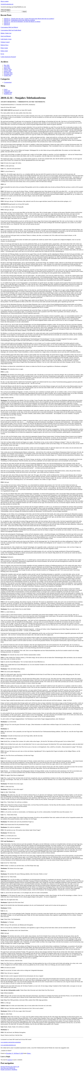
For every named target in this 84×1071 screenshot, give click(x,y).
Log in (5, 89)
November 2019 (8, 74)
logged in (9, 1059)
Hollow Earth (4, 51)
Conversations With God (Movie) (9, 27)
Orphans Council (5, 42)
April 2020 (7, 66)
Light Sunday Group (6, 39)
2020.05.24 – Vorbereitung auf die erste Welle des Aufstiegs (19, 20)
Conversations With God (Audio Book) (11, 30)
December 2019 (8, 72)
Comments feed (8, 92)
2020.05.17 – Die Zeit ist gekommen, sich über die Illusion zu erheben (22, 21)
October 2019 (7, 75)
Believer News (4, 45)
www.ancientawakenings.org (8, 1045)
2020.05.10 (7, 23)
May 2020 (6, 65)
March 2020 (7, 68)
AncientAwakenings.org (7, 4)
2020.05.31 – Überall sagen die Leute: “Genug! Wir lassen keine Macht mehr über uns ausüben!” (29, 18)
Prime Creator (4, 48)
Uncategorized (7, 82)
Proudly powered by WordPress (9, 1069)
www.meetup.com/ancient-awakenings (11, 1042)
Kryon (2, 54)
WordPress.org (8, 93)
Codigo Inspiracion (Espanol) (8, 56)
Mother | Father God (6, 33)
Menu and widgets (5, 9)
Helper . (29, 1053)
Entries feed (7, 91)
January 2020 (7, 71)
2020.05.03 (7, 24)
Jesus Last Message (6, 36)
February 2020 (8, 69)
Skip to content (4, 1)
